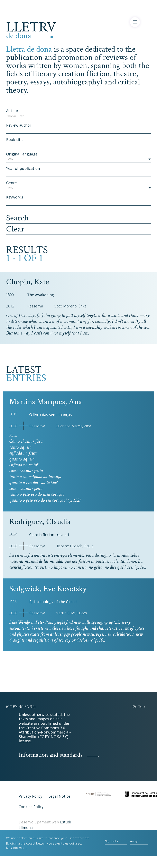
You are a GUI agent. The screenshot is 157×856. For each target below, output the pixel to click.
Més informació (16, 848)
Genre (11, 182)
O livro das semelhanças (50, 414)
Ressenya (35, 306)
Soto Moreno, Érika (70, 306)
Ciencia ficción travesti (49, 534)
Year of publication (23, 168)
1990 (13, 601)
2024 (13, 534)
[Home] (31, 29)
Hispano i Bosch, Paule (74, 546)
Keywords (14, 197)
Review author (18, 125)
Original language (21, 154)
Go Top (138, 706)
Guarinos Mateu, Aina (73, 426)
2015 (13, 414)
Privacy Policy (30, 796)
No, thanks (111, 841)
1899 (10, 294)
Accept (134, 841)
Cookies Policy (31, 806)
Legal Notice (59, 796)
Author (12, 110)
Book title (15, 139)
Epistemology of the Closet (53, 601)
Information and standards (51, 755)
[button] (78, 159)
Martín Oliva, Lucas (71, 613)
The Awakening (40, 294)
